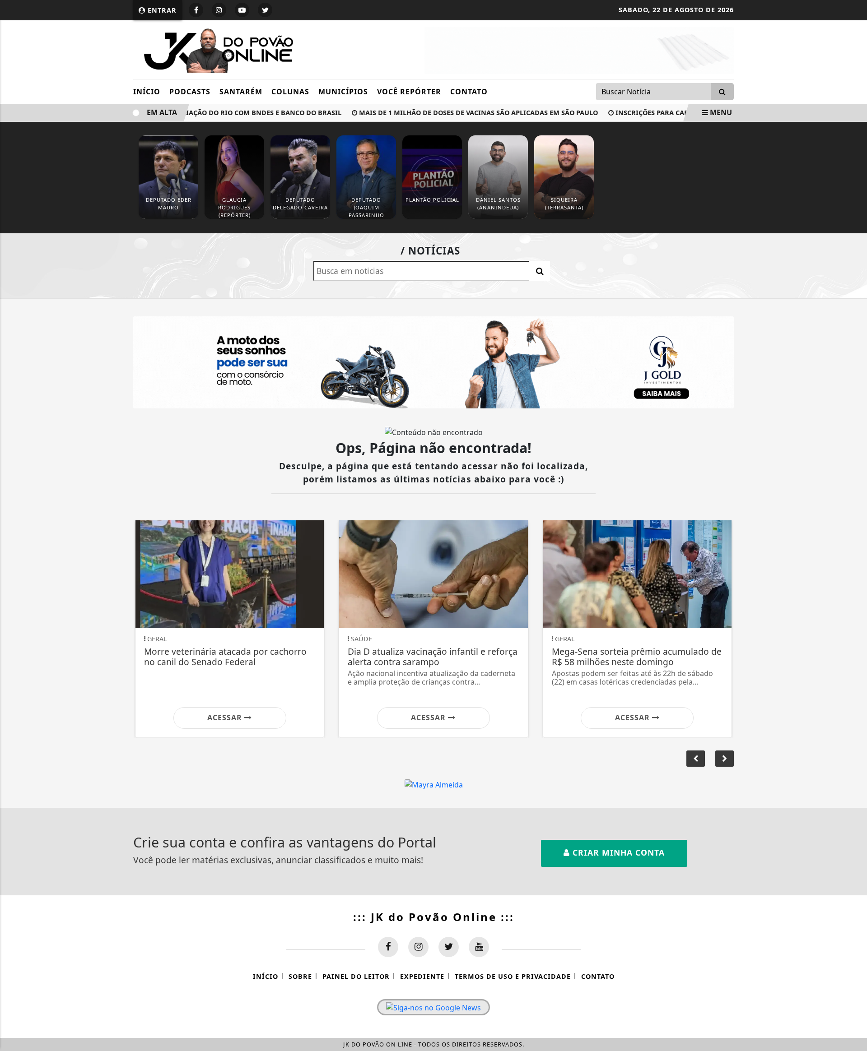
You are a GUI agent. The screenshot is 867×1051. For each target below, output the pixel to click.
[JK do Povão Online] (215, 49)
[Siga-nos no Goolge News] (433, 1007)
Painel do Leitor (356, 976)
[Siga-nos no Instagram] (418, 947)
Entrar (161, 10)
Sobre (300, 976)
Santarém (240, 92)
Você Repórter (409, 92)
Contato (469, 92)
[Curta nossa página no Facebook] (388, 947)
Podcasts (189, 92)
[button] (724, 758)
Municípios (343, 92)
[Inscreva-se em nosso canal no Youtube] (479, 947)
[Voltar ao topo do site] (853, 630)
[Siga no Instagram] (219, 10)
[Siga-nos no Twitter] (448, 947)
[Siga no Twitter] (265, 10)
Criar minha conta (617, 852)
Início (146, 92)
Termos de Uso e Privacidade (513, 976)
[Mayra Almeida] (434, 784)
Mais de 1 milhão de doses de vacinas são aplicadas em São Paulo (459, 112)
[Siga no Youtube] (242, 10)
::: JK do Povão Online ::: (433, 916)
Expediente (422, 976)
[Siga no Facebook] (196, 10)
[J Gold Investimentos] (433, 361)
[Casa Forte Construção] (579, 50)
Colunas (290, 92)
